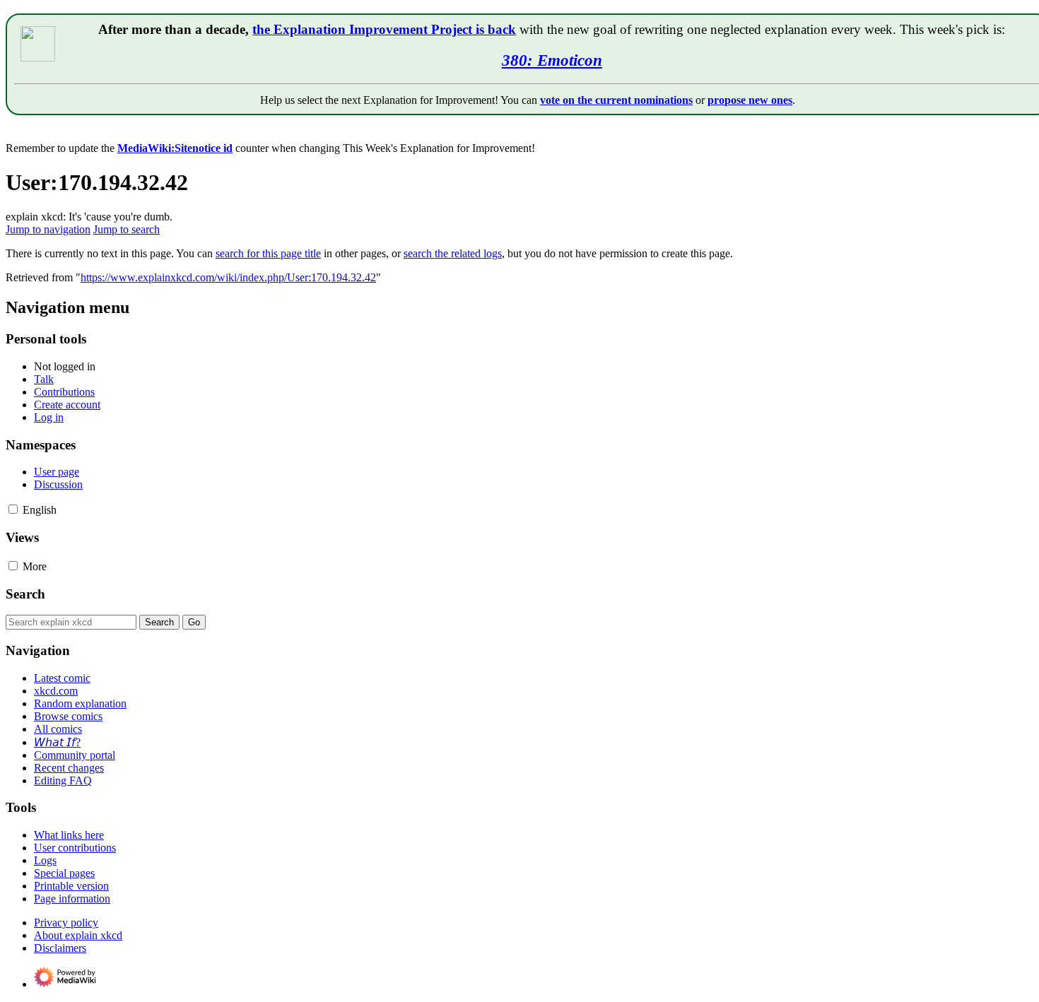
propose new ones (750, 100)
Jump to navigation (48, 229)
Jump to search (126, 229)
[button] (13, 509)
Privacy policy (66, 922)
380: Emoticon (552, 60)
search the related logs (453, 253)
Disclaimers (60, 948)
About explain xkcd (78, 935)
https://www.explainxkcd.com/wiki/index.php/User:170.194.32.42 (228, 277)
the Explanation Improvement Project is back (384, 29)
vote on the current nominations (616, 100)
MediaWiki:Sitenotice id (175, 148)
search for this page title (268, 253)
